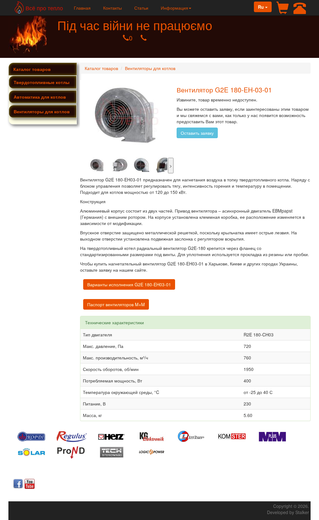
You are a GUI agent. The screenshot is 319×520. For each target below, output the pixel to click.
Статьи (141, 8)
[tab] (42, 82)
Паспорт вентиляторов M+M (116, 304)
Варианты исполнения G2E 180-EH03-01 (129, 284)
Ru (261, 7)
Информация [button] (174, 8)
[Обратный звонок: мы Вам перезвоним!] (299, 8)
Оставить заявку (197, 133)
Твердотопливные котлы (41, 82)
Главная (82, 8)
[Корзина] (282, 8)
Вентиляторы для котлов (42, 111)
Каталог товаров (32, 69)
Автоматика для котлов (40, 97)
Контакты (112, 8)
